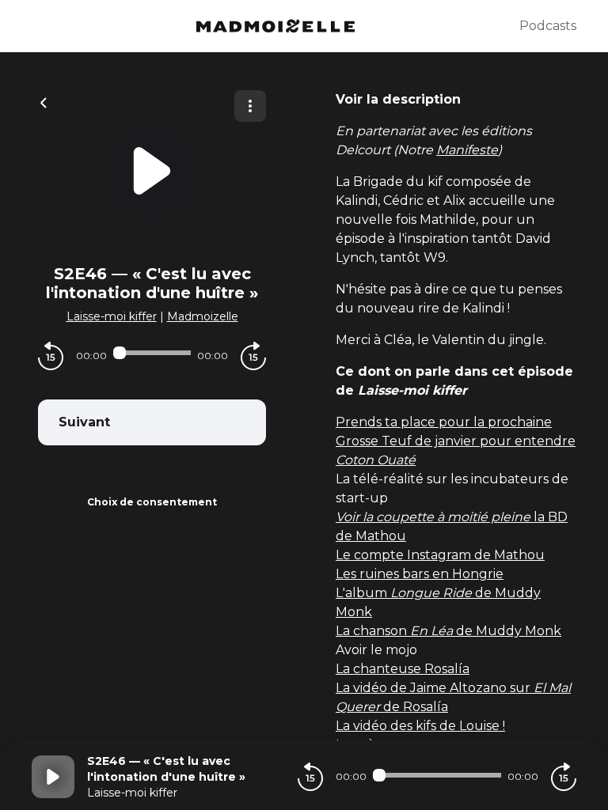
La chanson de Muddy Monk (448, 630)
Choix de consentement (152, 502)
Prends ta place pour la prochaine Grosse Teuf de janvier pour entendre (456, 440)
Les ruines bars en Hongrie (420, 573)
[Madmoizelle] (275, 26)
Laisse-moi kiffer (111, 316)
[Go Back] (43, 101)
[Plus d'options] (250, 106)
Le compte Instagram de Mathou (440, 554)
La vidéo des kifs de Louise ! (420, 725)
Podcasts (547, 25)
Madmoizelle (202, 316)
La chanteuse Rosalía (402, 668)
